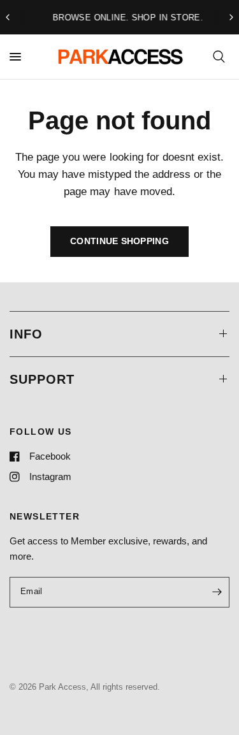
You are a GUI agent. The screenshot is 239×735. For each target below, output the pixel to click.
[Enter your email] (216, 592)
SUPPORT (42, 379)
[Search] (218, 56)
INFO (26, 334)
